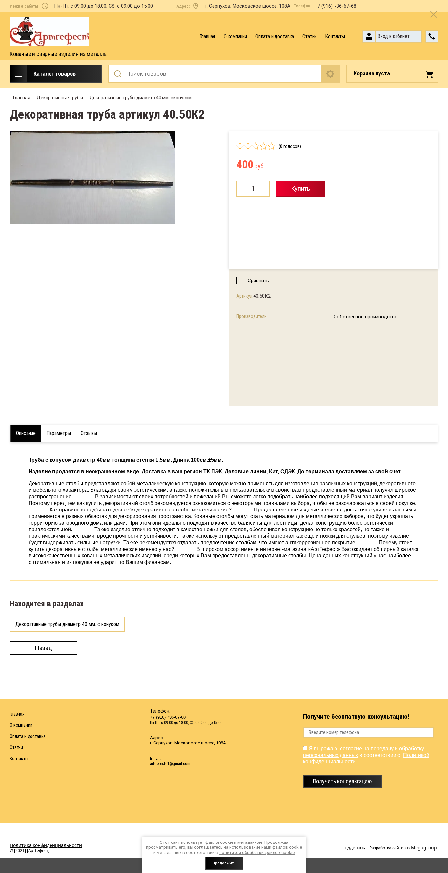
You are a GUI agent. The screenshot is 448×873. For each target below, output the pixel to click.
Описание (26, 433)
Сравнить (258, 280)
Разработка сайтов (387, 848)
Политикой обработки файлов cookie (257, 852)
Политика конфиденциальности (46, 845)
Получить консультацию (342, 781)
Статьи (309, 36)
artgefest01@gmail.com (170, 763)
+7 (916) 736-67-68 (335, 6)
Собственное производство (365, 317)
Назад (43, 647)
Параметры (58, 433)
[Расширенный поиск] (330, 74)
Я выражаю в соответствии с (366, 755)
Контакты (335, 36)
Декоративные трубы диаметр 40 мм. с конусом (67, 624)
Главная (207, 36)
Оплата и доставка (274, 36)
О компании (235, 36)
